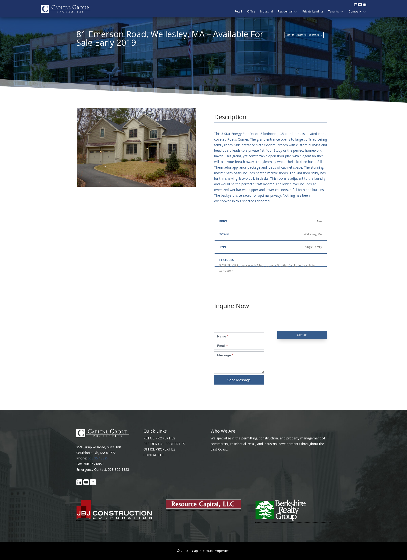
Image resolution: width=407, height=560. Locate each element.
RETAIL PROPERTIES (159, 438)
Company (355, 11)
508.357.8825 (98, 458)
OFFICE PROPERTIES (159, 449)
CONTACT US (153, 455)
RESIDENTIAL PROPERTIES (164, 444)
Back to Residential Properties (302, 35)
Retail (238, 11)
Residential (285, 11)
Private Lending (312, 11)
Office (251, 11)
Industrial (266, 11)
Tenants (333, 11)
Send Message (239, 380)
